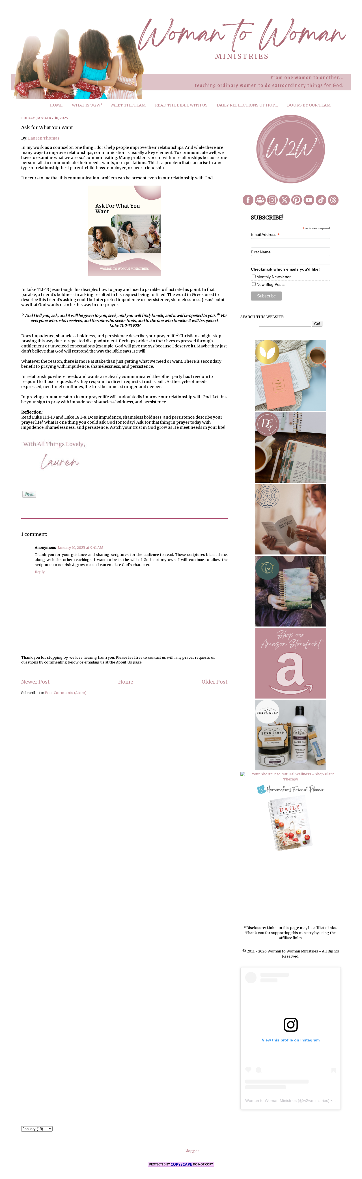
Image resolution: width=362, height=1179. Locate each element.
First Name (261, 252)
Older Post (215, 682)
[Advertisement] (290, 889)
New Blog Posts (271, 284)
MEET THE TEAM (128, 105)
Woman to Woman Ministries (271, 1100)
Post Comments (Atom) (66, 693)
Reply (40, 572)
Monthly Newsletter (274, 277)
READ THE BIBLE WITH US (181, 105)
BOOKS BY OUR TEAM (309, 105)
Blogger (191, 1151)
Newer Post (35, 682)
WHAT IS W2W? (87, 105)
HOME (56, 105)
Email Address (265, 234)
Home (125, 682)
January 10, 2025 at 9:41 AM (80, 547)
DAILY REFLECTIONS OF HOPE (247, 105)
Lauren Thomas (43, 138)
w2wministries (315, 1100)
